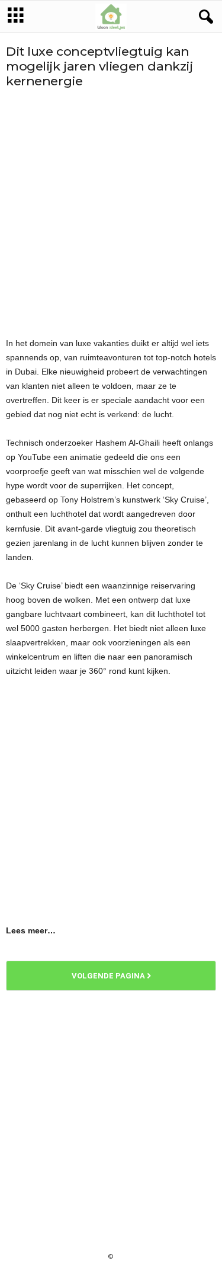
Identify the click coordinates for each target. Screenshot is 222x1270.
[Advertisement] (111, 212)
